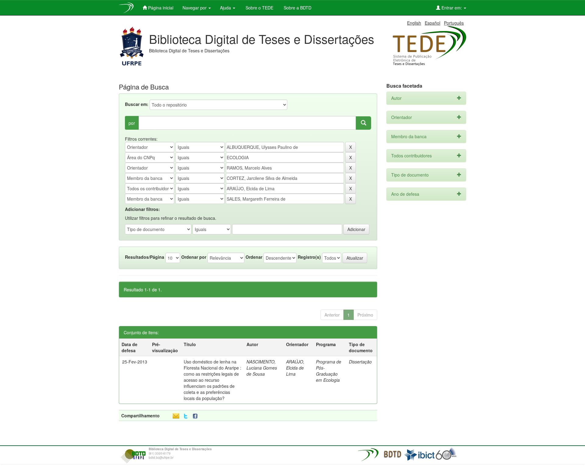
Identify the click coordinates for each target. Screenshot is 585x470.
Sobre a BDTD (296, 8)
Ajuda (226, 8)
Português (454, 23)
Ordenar (254, 257)
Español (432, 23)
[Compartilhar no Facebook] (196, 416)
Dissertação (360, 362)
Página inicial (160, 8)
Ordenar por (193, 257)
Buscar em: (136, 104)
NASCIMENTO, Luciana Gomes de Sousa (261, 368)
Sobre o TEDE (258, 8)
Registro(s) (309, 257)
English (414, 23)
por (132, 123)
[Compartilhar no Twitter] (185, 416)
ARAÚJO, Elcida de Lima (295, 368)
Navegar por (195, 8)
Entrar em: (451, 8)
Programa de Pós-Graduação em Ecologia (328, 371)
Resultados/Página (144, 257)
